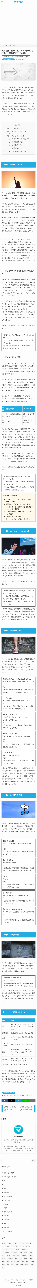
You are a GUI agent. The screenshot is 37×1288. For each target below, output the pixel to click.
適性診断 (6, 1192)
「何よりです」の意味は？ (15, 516)
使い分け (6, 1095)
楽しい (13, 1261)
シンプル (21, 1246)
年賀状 (25, 1258)
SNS (31, 1095)
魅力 (3, 1267)
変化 (16, 1258)
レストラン (14, 1252)
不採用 (25, 1252)
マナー (6, 1181)
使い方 (22, 1095)
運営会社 (20, 1282)
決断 (23, 1261)
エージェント (5, 1246)
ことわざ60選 (8, 1231)
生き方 (32, 1261)
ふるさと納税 (8, 1212)
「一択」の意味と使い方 (14, 128)
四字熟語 (6, 1227)
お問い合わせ (13, 1282)
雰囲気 (26, 1264)
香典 (32, 1264)
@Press (25, 1282)
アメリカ (28, 1243)
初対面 (8, 1255)
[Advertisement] (18, 24)
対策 (20, 1258)
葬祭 (17, 1264)
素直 (8, 1264)
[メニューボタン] (2, 2)
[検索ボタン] (34, 2)
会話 (31, 1252)
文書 (5, 1189)
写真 (3, 1255)
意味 (27, 1095)
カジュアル (14, 1246)
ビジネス (16, 1095)
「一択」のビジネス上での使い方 (17, 139)
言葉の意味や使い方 (8, 59)
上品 (20, 1252)
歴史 (18, 1261)
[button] (5, 1100)
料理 (31, 1258)
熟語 (27, 1261)
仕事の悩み (7, 1215)
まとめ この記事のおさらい (16, 151)
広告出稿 (31, 1280)
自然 (12, 1264)
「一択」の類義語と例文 (14, 142)
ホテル (17, 1249)
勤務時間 (24, 1255)
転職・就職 (7, 1200)
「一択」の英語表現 (13, 148)
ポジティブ (24, 1249)
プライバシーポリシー (9, 1280)
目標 (3, 1264)
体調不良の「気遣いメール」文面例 (18, 504)
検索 (33, 1160)
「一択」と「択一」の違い (17, 136)
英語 (11, 1095)
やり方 (15, 1243)
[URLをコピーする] (32, 1100)
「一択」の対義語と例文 (14, 145)
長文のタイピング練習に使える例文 (18, 519)
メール (6, 1185)
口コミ (30, 1255)
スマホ (28, 1246)
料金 (3, 1261)
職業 (5, 1223)
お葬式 (9, 1243)
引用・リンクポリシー (22, 1280)
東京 (8, 1261)
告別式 (4, 1258)
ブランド (11, 1249)
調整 (21, 1264)
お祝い (4, 1243)
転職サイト (7, 1219)
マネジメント (5, 1252)
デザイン (4, 1249)
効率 (18, 1255)
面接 (5, 1208)
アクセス (21, 1243)
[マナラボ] (18, 2)
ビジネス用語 (8, 1196)
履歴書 (6, 1204)
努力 (14, 1255)
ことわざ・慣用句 (9, 1173)
